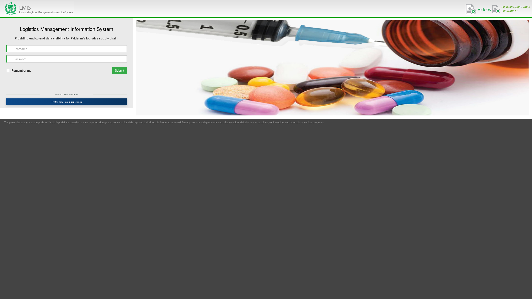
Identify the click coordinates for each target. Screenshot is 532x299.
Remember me (21, 70)
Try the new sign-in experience (66, 102)
